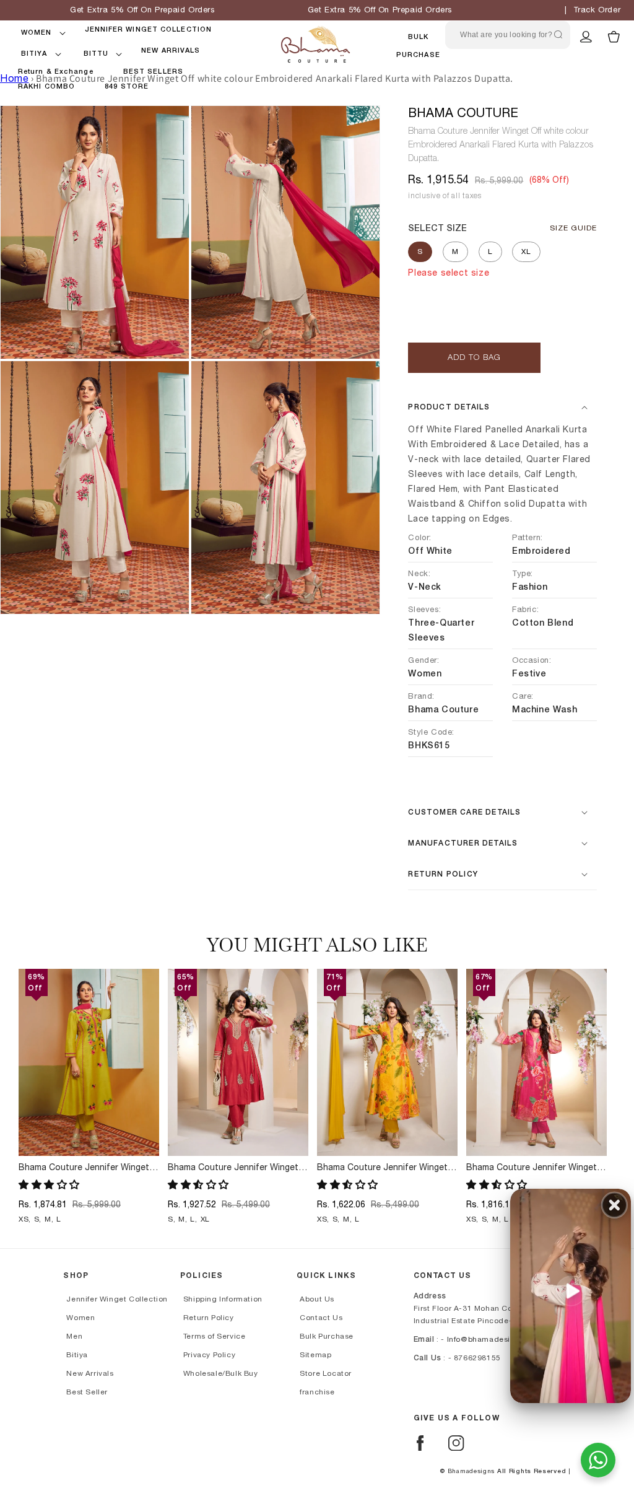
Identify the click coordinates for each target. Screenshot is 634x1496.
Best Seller (87, 1392)
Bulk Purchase (327, 1336)
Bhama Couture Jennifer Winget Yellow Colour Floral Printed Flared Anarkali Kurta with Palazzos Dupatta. (387, 1168)
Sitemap (315, 1354)
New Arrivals (89, 1373)
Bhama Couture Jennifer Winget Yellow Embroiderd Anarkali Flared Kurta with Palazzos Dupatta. (87, 1168)
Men (74, 1336)
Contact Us (321, 1317)
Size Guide (573, 228)
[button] (36, 32)
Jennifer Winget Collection (117, 1299)
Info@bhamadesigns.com (495, 1339)
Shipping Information (223, 1299)
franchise (317, 1392)
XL (526, 251)
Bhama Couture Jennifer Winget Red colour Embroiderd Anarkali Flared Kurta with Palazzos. (233, 1168)
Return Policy (208, 1317)
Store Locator (326, 1373)
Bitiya (77, 1354)
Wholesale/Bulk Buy (220, 1373)
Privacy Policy (209, 1354)
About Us (317, 1299)
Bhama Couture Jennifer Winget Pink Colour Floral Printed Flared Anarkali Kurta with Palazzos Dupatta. (531, 1168)
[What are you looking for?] (557, 34)
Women (80, 1317)
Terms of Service (214, 1336)
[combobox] (507, 35)
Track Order (597, 10)
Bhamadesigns (471, 1471)
